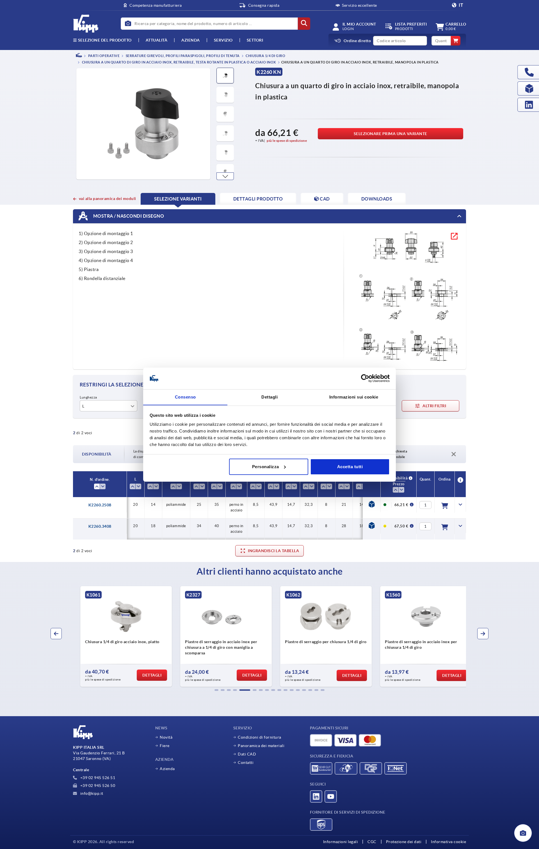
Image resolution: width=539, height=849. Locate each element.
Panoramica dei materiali (261, 745)
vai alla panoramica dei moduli (107, 198)
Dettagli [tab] (269, 396)
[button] (225, 176)
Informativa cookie (448, 841)
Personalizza (265, 466)
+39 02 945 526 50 (97, 785)
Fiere (165, 745)
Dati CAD (247, 754)
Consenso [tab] (185, 396)
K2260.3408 (99, 526)
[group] (119, 636)
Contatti (245, 762)
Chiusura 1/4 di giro (265, 56)
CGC (371, 842)
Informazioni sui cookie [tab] (353, 396)
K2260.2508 (99, 505)
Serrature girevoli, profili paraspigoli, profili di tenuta (182, 56)
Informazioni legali (340, 842)
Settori (255, 40)
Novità (166, 737)
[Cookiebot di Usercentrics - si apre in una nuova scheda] (365, 378)
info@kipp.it (91, 793)
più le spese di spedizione (287, 140)
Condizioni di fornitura (259, 737)
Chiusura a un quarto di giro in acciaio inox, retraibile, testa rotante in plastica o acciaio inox (178, 62)
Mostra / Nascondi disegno (128, 215)
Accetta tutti (350, 466)
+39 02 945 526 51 (97, 777)
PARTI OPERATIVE (103, 56)
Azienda (190, 40)
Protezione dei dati (404, 842)
